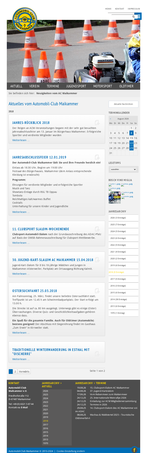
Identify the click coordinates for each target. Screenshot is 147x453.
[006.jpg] (127, 197)
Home (108, 9)
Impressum (134, 9)
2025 (45, 394)
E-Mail (24, 407)
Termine (53, 86)
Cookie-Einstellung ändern (71, 451)
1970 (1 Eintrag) (117, 313)
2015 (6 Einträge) (118, 292)
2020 (45, 413)
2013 (45, 439)
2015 (45, 432)
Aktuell (16, 86)
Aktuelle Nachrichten (123, 104)
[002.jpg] (126, 184)
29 (131, 148)
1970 (45, 443)
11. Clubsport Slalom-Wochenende (40, 229)
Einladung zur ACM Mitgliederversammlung (113, 401)
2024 (45, 398)
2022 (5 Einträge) (118, 245)
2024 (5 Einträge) (118, 231)
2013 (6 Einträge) (118, 306)
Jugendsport (76, 86)
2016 (45, 428)
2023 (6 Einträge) (118, 238)
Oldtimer (126, 86)
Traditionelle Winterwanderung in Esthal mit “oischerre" (50, 352)
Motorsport (102, 86)
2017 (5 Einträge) (118, 279)
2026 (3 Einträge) (118, 218)
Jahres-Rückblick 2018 (31, 123)
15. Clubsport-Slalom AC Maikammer (109, 387)
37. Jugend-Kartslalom (102, 391)
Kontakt (119, 9)
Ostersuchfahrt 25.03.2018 (34, 291)
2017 (45, 424)
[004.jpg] (115, 197)
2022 (45, 405)
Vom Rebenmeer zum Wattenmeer (108, 394)
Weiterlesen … (21, 140)
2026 (45, 391)
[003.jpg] (114, 188)
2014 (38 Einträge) (118, 299)
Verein (34, 86)
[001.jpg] (114, 184)
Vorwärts (24, 371)
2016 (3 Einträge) (118, 286)
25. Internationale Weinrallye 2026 (108, 397)
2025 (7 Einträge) (118, 224)
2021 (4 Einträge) (118, 252)
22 (131, 143)
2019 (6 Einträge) (118, 265)
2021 (45, 409)
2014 (45, 435)
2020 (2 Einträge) (118, 258)
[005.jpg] (127, 193)
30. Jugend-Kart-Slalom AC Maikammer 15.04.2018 (53, 260)
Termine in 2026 (98, 404)
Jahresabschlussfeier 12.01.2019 (39, 157)
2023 (45, 402)
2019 (45, 417)
